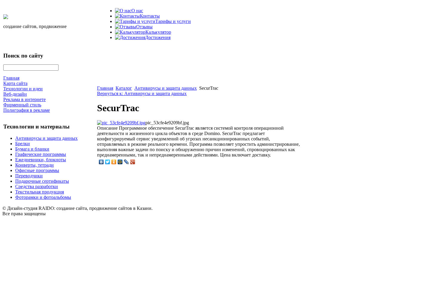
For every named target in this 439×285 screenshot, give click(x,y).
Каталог (124, 88)
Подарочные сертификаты (42, 181)
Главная (105, 88)
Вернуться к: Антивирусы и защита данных (142, 93)
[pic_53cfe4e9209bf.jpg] (121, 122)
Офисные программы (37, 170)
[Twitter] (108, 162)
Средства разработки (36, 186)
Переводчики (29, 175)
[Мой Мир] (120, 162)
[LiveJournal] (126, 162)
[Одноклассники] (114, 162)
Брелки (22, 143)
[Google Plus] (133, 162)
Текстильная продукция (39, 191)
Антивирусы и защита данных (46, 138)
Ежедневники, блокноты (40, 159)
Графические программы (40, 154)
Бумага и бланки (32, 148)
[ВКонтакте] (101, 162)
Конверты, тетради (34, 165)
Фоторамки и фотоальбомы (43, 197)
